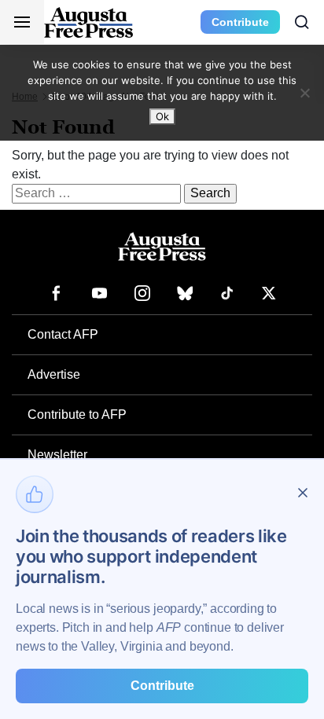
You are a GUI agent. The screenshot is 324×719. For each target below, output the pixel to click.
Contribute (240, 22)
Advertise (54, 374)
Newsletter (57, 454)
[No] (304, 93)
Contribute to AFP (77, 414)
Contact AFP (63, 334)
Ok (162, 116)
